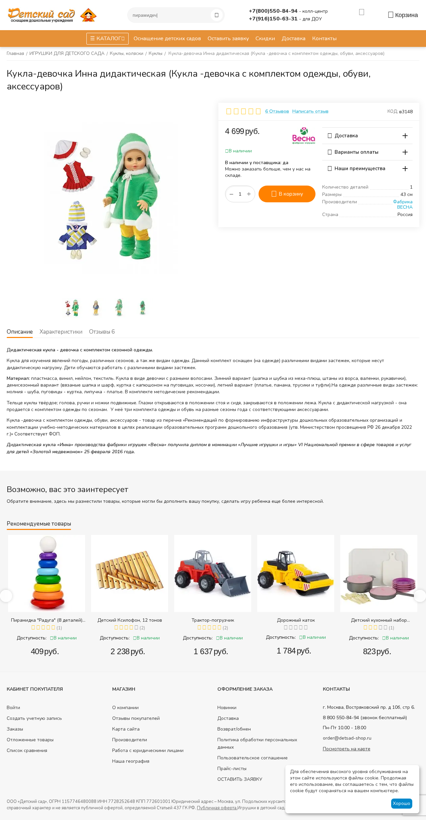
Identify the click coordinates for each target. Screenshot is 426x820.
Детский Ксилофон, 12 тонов (129, 620)
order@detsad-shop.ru (347, 738)
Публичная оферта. (217, 808)
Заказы (15, 729)
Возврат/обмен (234, 729)
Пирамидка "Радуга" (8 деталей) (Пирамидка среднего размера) (46, 620)
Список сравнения (27, 750)
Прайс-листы (231, 768)
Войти (13, 707)
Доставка (228, 718)
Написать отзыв (310, 111)
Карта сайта (126, 729)
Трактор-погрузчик (213, 620)
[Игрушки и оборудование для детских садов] (53, 14)
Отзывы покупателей (136, 718)
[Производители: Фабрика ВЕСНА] (303, 135)
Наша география (130, 761)
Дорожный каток (296, 620)
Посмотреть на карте (346, 749)
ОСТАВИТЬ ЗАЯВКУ (239, 779)
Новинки (226, 707)
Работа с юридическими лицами (148, 750)
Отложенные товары (30, 740)
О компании (125, 707)
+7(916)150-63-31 (274, 18)
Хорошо (401, 803)
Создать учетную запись (34, 718)
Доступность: (32, 638)
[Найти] (217, 15)
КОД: (392, 112)
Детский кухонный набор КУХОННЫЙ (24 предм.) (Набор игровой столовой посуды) (379, 620)
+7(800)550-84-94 (274, 11)
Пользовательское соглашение (252, 758)
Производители (129, 740)
